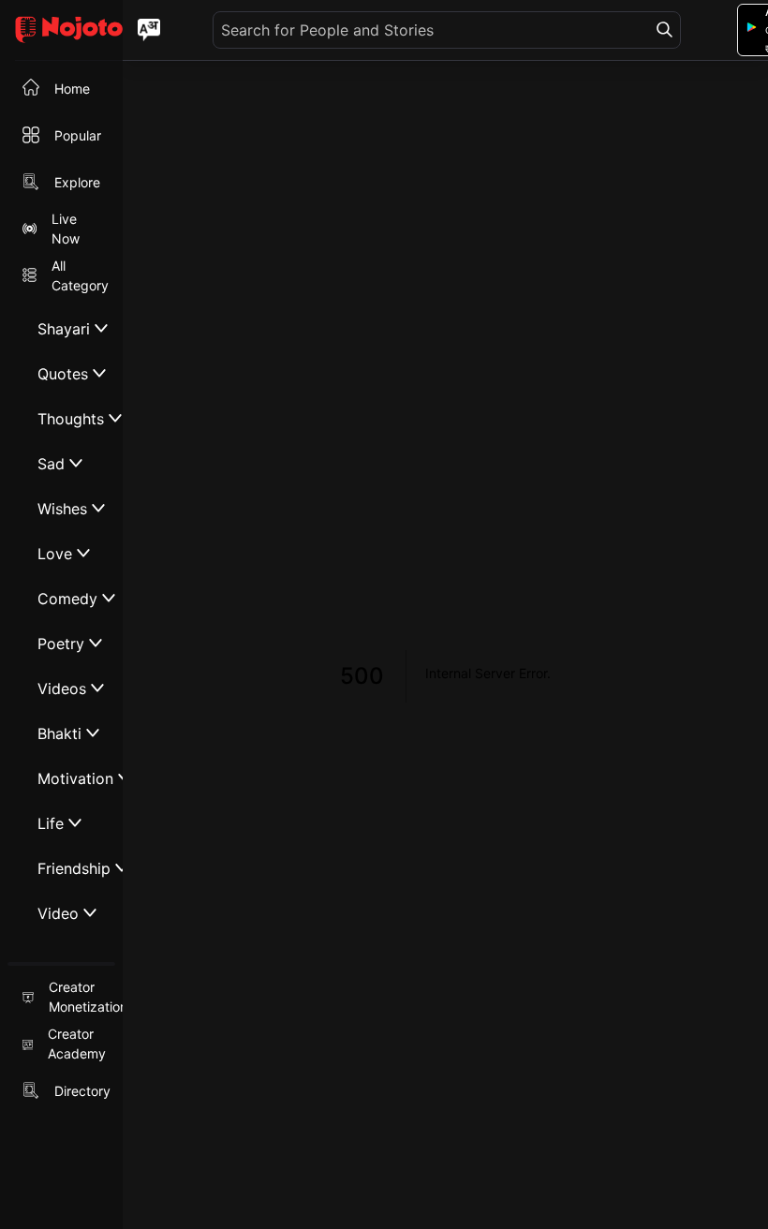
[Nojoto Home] (61, 30)
